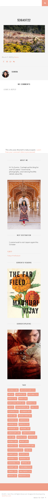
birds (23, 398)
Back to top (39, 498)
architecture (28, 390)
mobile (12, 441)
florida (13, 411)
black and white (16, 403)
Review (12, 458)
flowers (26, 411)
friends (12, 420)
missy (32, 437)
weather (24, 476)
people (12, 446)
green (12, 424)
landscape (14, 433)
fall (34, 407)
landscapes (28, 433)
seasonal (13, 463)
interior (13, 428)
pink (28, 450)
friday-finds (25, 416)
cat (10, 407)
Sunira (16, 57)
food (12, 416)
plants (12, 454)
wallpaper (25, 471)
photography (15, 450)
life (11, 437)
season (24, 458)
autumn (33, 394)
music (24, 441)
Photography (27, 446)
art (10, 394)
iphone (25, 428)
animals (13, 390)
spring (26, 463)
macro (21, 437)
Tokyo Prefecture (13, 256)
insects (24, 424)
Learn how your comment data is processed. (23, 150)
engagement (22, 407)
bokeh (31, 403)
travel (12, 471)
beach (12, 398)
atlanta (20, 394)
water (12, 476)
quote (24, 454)
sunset (12, 467)
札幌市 (9, 251)
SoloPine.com (6, 496)
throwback (25, 467)
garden (24, 420)
